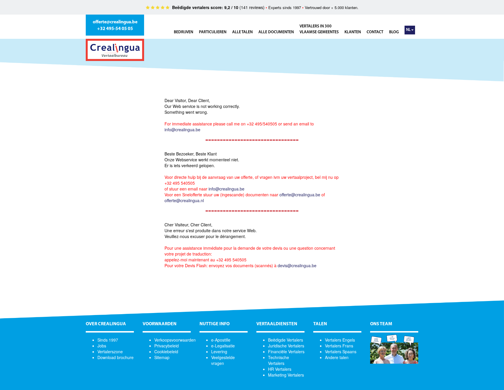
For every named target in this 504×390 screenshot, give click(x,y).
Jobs (101, 346)
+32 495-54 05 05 (115, 29)
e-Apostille (220, 340)
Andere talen (337, 357)
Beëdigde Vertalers (285, 340)
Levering (219, 351)
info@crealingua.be (182, 129)
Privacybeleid (166, 346)
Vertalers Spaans (340, 351)
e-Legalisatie (223, 346)
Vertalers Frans (339, 346)
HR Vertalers (279, 369)
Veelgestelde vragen (223, 360)
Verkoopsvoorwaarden (175, 340)
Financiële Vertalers (286, 351)
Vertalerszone (110, 351)
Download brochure (115, 357)
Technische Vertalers (278, 360)
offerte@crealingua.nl (184, 200)
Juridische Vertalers (286, 346)
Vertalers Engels (340, 340)
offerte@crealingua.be (115, 22)
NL (408, 30)
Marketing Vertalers (286, 375)
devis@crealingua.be (297, 265)
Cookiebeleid (166, 351)
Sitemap (161, 357)
